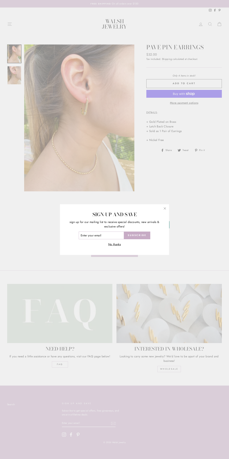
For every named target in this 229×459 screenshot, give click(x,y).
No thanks (114, 244)
